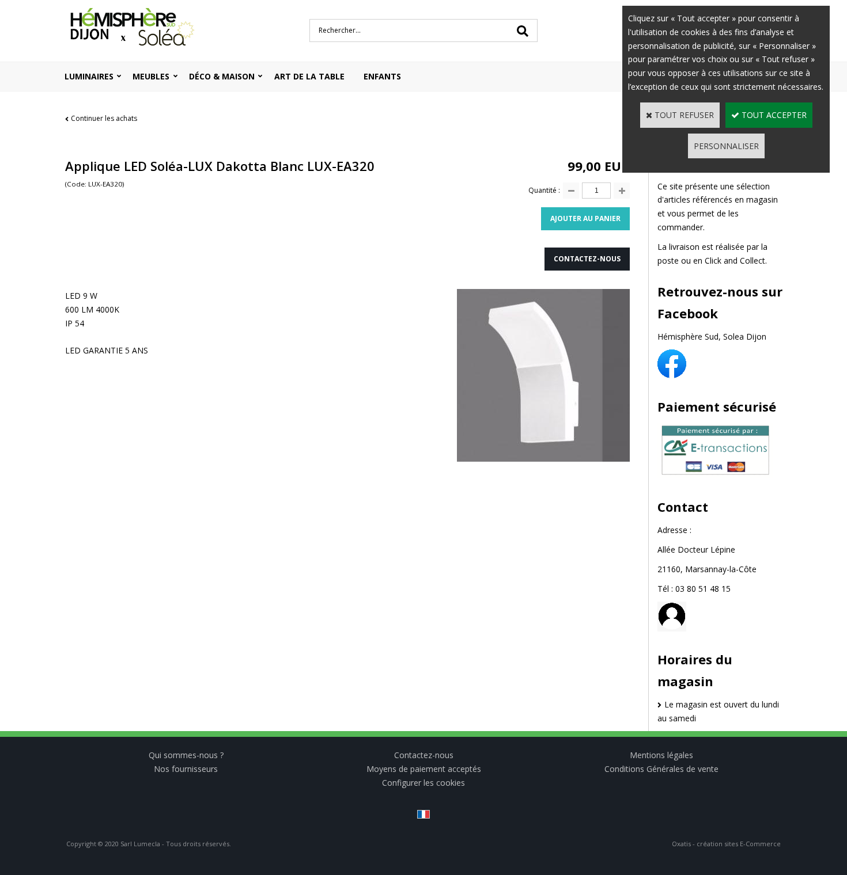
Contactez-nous (423, 755)
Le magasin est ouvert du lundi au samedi (718, 711)
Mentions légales (661, 755)
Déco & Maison (222, 76)
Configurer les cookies (423, 782)
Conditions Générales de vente (661, 768)
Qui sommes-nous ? (186, 755)
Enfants (382, 76)
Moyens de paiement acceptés (423, 768)
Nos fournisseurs (186, 768)
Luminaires (89, 76)
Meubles (151, 76)
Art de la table (309, 76)
